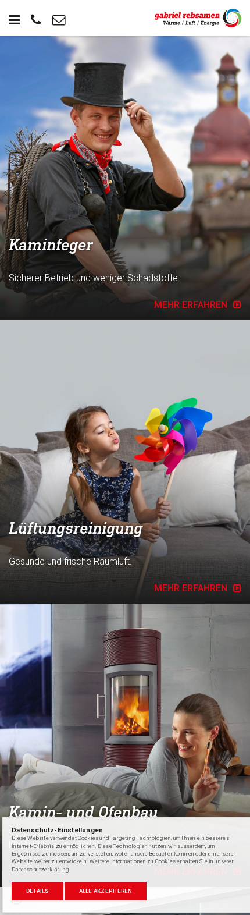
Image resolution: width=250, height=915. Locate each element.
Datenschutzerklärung (40, 869)
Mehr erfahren (190, 304)
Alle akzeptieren (106, 891)
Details (37, 891)
